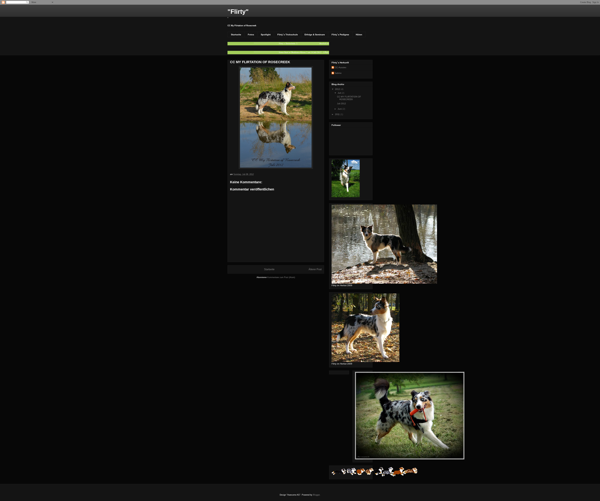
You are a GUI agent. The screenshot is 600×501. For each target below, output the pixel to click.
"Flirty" (238, 11)
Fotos (251, 34)
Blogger (316, 495)
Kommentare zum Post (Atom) (281, 277)
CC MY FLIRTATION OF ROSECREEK (349, 98)
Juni (340, 109)
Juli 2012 (341, 103)
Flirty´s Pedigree (340, 34)
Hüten (359, 34)
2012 (338, 89)
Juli (340, 93)
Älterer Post (315, 269)
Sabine (338, 73)
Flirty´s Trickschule (287, 34)
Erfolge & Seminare (315, 34)
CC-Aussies (340, 67)
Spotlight (266, 34)
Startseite (236, 34)
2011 (337, 114)
